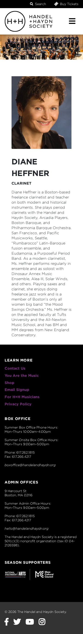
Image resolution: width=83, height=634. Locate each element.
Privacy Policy (18, 404)
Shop (9, 383)
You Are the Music (22, 375)
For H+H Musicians (22, 397)
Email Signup (17, 389)
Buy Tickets (68, 4)
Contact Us (15, 368)
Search (40, 4)
